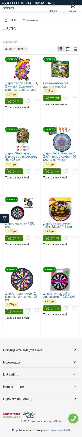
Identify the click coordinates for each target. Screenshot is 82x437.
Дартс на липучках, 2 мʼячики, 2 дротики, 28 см (21, 297)
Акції (29, 2)
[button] (60, 49)
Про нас (40, 2)
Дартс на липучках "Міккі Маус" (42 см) (57, 225)
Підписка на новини (17, 399)
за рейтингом (14, 48)
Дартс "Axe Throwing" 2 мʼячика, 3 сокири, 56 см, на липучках (60, 156)
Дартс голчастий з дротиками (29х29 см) (59, 295)
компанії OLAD (61, 430)
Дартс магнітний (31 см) (20, 225)
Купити (16, 101)
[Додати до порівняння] (37, 101)
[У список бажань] (28, 101)
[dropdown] (73, 418)
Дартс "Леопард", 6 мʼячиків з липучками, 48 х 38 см (21, 156)
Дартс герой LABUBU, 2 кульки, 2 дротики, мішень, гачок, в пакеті (21, 86)
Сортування (10, 41)
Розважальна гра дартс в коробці (55, 85)
